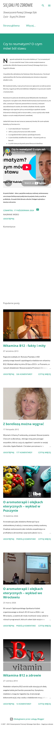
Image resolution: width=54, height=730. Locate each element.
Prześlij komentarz (26, 539)
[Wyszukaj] (43, 4)
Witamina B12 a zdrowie (22, 675)
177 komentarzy (24, 452)
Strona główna (11, 25)
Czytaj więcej (44, 374)
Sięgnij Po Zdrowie (18, 5)
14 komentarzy (23, 704)
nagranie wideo (11, 214)
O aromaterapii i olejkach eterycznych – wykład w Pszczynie (23, 506)
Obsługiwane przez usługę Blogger (28, 719)
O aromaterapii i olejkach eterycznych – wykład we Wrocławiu (23, 593)
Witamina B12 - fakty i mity (24, 345)
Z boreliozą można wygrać (23, 424)
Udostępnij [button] (8, 218)
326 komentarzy (24, 374)
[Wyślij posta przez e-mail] (37, 210)
